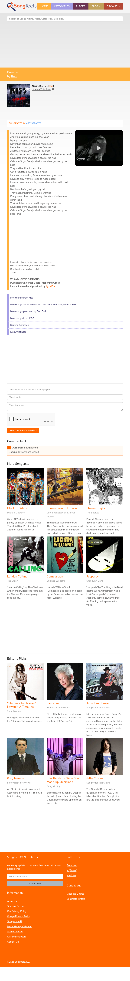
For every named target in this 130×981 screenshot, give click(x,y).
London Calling (17, 576)
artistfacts (33, 123)
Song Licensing (15, 931)
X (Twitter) (72, 870)
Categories (62, 6)
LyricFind (51, 286)
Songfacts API (14, 921)
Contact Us (13, 941)
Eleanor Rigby (95, 508)
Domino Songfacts (19, 325)
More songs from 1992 (22, 318)
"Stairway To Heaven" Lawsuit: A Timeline (21, 704)
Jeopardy (92, 576)
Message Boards (75, 893)
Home (44, 6)
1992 (51, 86)
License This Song (41, 89)
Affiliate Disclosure (16, 936)
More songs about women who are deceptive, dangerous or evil (43, 304)
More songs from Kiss (21, 297)
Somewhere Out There (62, 508)
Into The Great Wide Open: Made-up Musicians (64, 780)
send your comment (23, 430)
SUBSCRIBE (35, 883)
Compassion (55, 576)
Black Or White (17, 508)
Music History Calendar (19, 926)
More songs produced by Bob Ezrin (28, 311)
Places (80, 6)
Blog (95, 6)
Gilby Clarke (94, 778)
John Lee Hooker (97, 703)
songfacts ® (17, 123)
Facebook (72, 865)
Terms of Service (16, 906)
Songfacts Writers (76, 898)
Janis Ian (53, 703)
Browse (112, 6)
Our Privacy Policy (17, 911)
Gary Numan (15, 778)
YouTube (71, 875)
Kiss (14, 76)
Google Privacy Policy (18, 916)
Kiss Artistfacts (18, 331)
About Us (12, 901)
